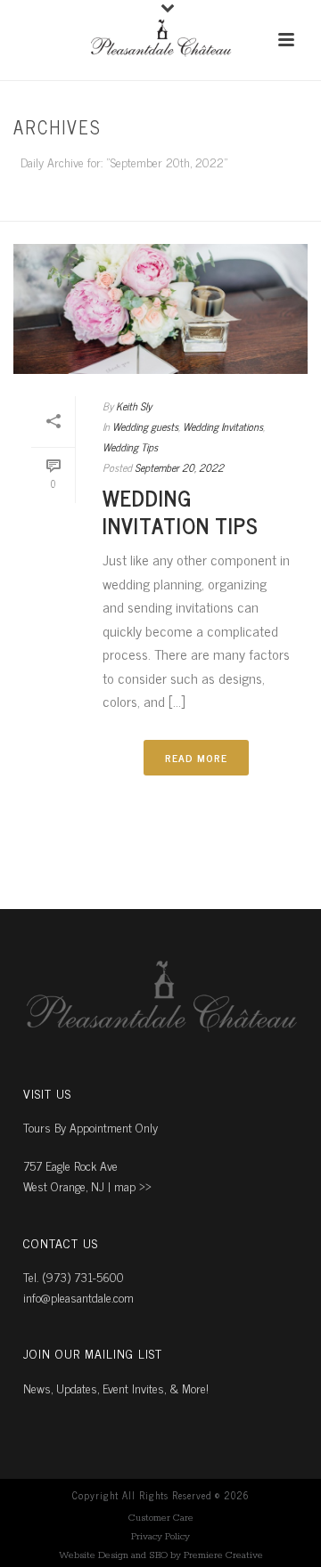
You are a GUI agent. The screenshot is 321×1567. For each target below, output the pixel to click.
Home (156, 208)
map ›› (133, 1185)
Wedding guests (145, 426)
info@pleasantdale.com (78, 1297)
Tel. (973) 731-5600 (73, 1276)
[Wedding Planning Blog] (160, 40)
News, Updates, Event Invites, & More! (116, 1387)
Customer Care (160, 1518)
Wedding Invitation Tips (181, 511)
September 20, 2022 (179, 467)
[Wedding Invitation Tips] (160, 309)
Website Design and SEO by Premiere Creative (161, 1555)
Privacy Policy (160, 1536)
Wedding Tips (130, 447)
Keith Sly (134, 406)
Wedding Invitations (223, 426)
